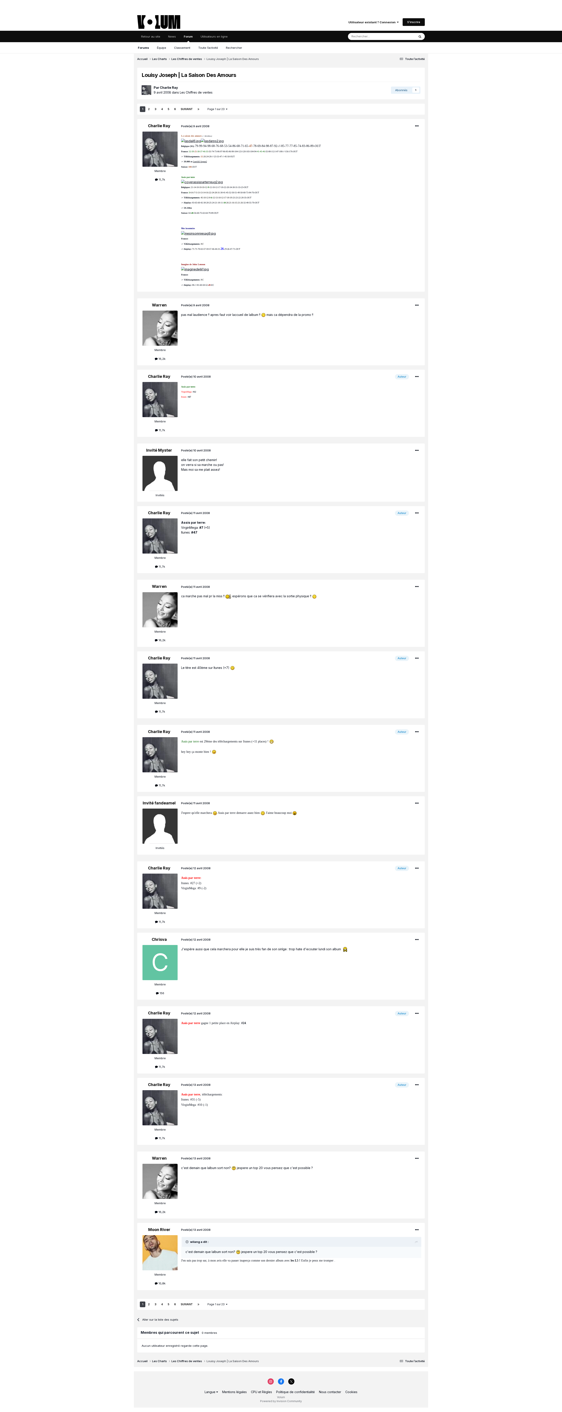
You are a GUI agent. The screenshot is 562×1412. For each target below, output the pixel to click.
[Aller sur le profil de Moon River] (160, 1252)
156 (161, 993)
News (172, 36)
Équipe (161, 47)
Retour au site (150, 36)
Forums (143, 47)
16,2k (162, 358)
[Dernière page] (198, 109)
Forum (188, 36)
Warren (159, 305)
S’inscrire (413, 22)
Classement (182, 47)
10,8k (162, 1283)
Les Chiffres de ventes (196, 92)
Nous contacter (330, 1392)
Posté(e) (195, 126)
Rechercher (234, 47)
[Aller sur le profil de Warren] (160, 328)
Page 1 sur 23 (216, 109)
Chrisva (159, 939)
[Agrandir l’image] (191, 141)
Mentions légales (234, 1392)
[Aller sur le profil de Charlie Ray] (146, 90)
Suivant (187, 109)
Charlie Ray (169, 87)
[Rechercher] (420, 36)
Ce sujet (403, 36)
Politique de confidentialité (295, 1392)
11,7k (161, 179)
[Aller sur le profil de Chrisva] (160, 962)
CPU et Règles (261, 1392)
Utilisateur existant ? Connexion (372, 22)
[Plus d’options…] (416, 126)
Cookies (351, 1392)
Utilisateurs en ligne (214, 36)
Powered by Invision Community (281, 1401)
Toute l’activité (208, 47)
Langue (210, 1392)
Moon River (159, 1229)
